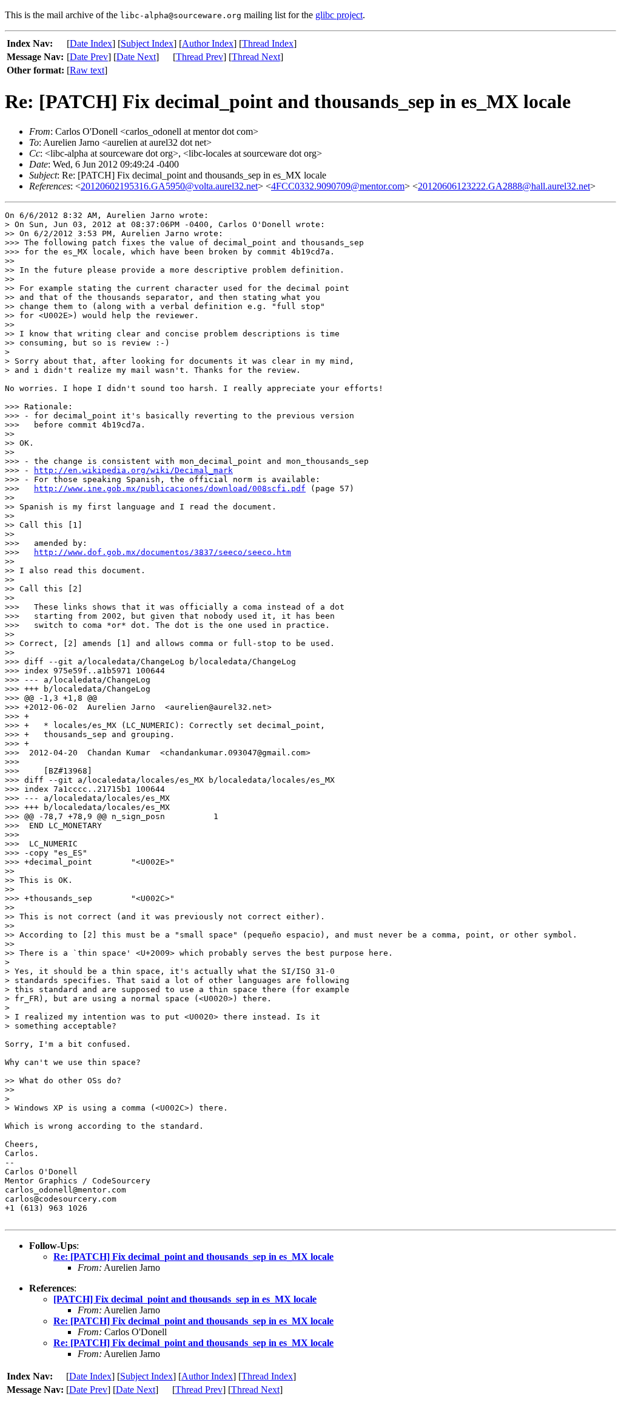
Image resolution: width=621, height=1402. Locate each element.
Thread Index (268, 43)
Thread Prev (199, 57)
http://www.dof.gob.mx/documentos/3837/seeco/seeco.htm (162, 552)
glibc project (339, 15)
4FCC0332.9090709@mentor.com (337, 186)
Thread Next (256, 57)
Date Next (136, 57)
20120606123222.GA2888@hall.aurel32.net (504, 186)
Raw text (87, 70)
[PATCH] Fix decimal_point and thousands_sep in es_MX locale (185, 1299)
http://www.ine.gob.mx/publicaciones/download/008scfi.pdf (170, 488)
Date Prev (89, 57)
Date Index (91, 43)
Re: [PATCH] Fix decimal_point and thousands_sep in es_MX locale (193, 1256)
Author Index (207, 43)
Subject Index (147, 43)
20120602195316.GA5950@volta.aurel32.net (169, 186)
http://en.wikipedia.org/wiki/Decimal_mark (133, 470)
